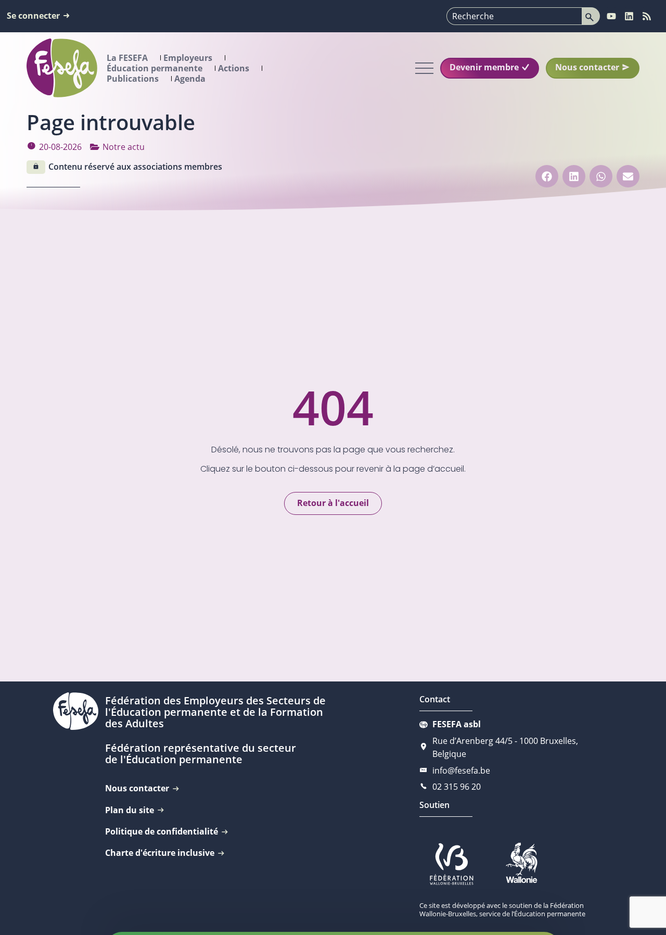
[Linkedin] (629, 16)
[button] (546, 176)
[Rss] (646, 16)
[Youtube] (611, 16)
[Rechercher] (591, 16)
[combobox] (514, 16)
